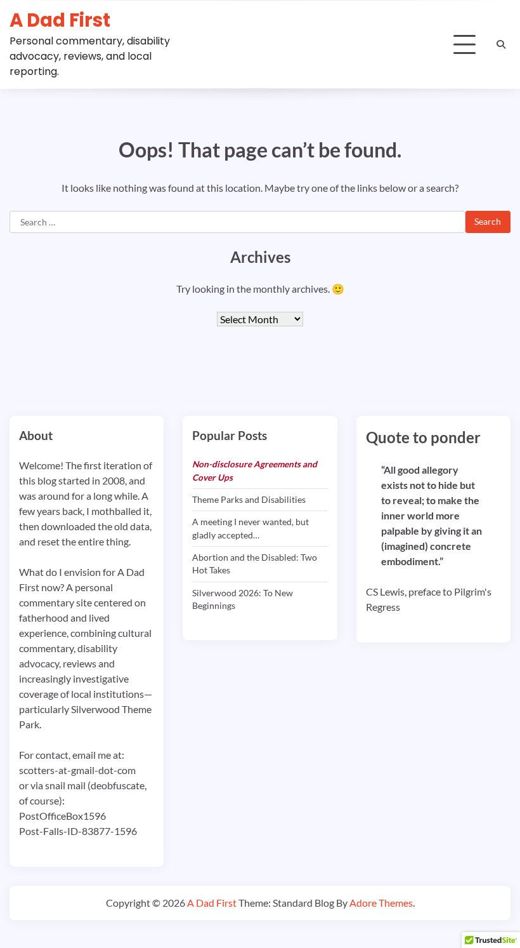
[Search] (500, 44)
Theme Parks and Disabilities (249, 500)
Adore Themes (381, 903)
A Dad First (60, 20)
